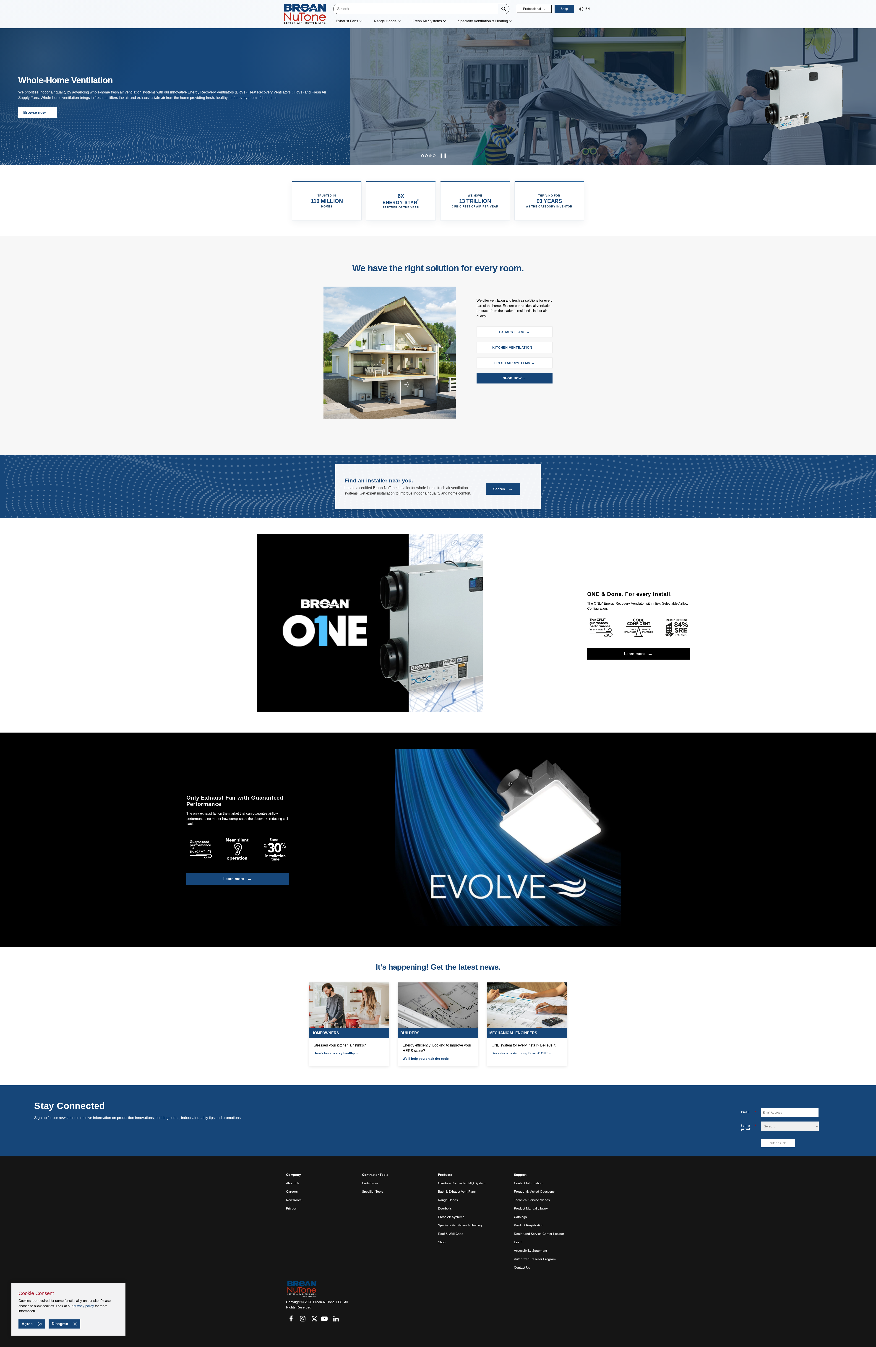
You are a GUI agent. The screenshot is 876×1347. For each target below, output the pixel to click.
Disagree (60, 1324)
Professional (532, 8)
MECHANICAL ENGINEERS (513, 1033)
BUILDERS (410, 1033)
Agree (27, 1324)
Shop (564, 8)
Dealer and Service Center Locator (539, 1234)
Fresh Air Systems (451, 1217)
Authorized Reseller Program (535, 1259)
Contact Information (528, 1183)
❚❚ (444, 155)
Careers (292, 1191)
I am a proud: (748, 1127)
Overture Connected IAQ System (461, 1183)
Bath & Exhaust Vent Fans (457, 1191)
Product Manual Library (531, 1208)
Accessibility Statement (530, 1250)
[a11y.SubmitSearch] (503, 9)
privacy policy (83, 1306)
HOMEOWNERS (325, 1033)
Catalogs (520, 1217)
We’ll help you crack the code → (428, 1058)
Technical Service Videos (532, 1200)
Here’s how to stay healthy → (336, 1053)
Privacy (291, 1208)
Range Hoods (448, 1200)
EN (587, 8)
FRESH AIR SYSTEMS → (514, 363)
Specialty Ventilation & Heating (460, 1225)
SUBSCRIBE (778, 1143)
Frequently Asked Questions (534, 1191)
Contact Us (522, 1267)
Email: (748, 1112)
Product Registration (528, 1225)
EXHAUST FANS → (514, 332)
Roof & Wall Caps (450, 1234)
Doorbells (445, 1208)
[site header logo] (305, 14)
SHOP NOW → (514, 378)
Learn (518, 1242)
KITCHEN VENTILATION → (514, 347)
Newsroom (294, 1200)
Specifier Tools (372, 1191)
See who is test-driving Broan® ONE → (522, 1053)
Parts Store (370, 1183)
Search (503, 489)
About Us (292, 1183)
